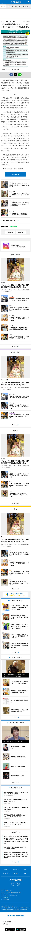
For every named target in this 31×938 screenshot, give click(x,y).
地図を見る (15, 174)
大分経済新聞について (7, 890)
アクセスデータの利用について (9, 895)
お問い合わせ (5, 897)
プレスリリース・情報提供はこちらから (11, 892)
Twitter (18, 884)
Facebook (13, 884)
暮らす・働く (26, 6)
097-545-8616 (9, 83)
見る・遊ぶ (14, 6)
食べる (9, 6)
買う (20, 6)
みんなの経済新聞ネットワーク (15, 916)
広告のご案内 (5, 899)
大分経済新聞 (15, 2)
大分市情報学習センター (10, 220)
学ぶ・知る (12, 21)
